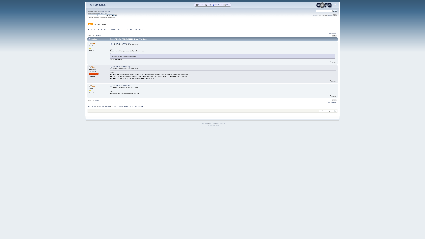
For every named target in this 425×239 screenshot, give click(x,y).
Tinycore (314, 15)
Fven (93, 43)
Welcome (201, 5)
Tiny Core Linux (96, 4)
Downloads (218, 5)
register (108, 11)
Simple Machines (220, 123)
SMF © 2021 (212, 123)
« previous (331, 33)
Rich (93, 67)
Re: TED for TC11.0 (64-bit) (121, 43)
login (103, 11)
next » (335, 33)
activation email (102, 13)
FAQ (209, 5)
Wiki (227, 5)
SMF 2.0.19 (205, 123)
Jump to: (316, 111)
